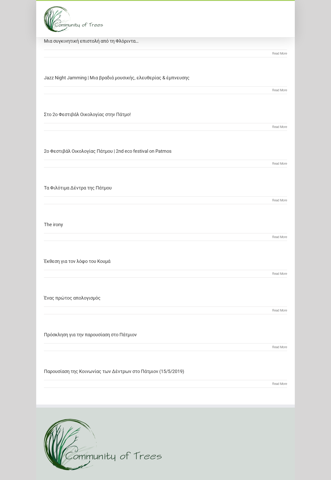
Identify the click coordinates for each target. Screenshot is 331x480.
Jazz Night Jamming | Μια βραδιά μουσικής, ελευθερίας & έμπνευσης (117, 77)
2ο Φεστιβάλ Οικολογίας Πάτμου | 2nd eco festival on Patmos (107, 151)
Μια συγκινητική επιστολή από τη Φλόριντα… (91, 41)
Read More (279, 53)
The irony (53, 224)
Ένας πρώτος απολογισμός (72, 298)
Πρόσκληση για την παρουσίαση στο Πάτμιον (90, 334)
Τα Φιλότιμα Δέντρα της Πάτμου (78, 188)
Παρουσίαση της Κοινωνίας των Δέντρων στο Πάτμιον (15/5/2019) (114, 371)
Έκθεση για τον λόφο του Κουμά (77, 261)
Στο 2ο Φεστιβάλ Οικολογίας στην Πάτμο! (87, 114)
